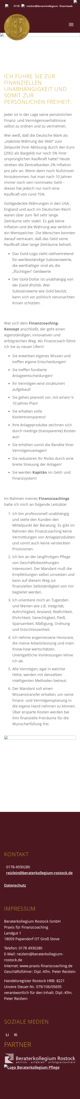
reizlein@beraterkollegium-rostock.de (39, 872)
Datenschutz (15, 885)
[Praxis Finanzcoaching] (29, 24)
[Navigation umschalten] (71, 24)
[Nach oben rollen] (70, 1089)
